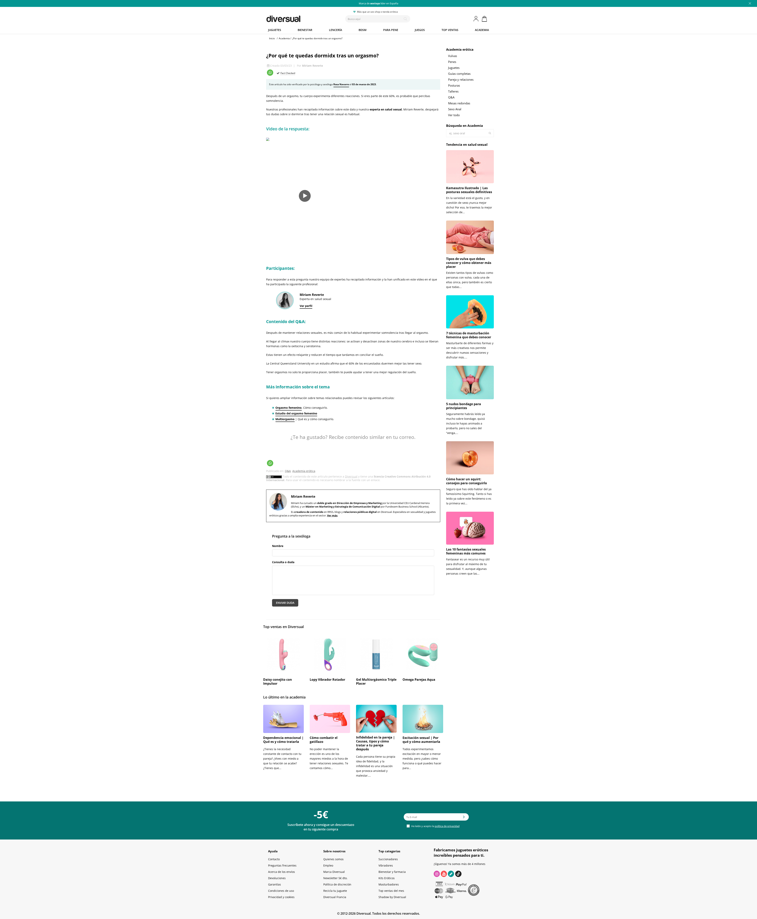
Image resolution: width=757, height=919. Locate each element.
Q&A (288, 471)
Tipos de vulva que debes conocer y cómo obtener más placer (468, 263)
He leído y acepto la (435, 826)
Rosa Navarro (341, 84)
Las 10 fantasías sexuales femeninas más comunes (466, 551)
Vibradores (385, 865)
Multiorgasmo (285, 419)
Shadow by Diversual (392, 897)
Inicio (272, 38)
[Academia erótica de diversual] (451, 874)
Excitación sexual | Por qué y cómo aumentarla (421, 740)
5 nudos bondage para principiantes (463, 406)
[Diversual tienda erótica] (297, 18)
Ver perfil (306, 306)
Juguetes (274, 30)
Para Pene (390, 30)
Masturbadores (388, 884)
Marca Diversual (334, 872)
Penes (452, 62)
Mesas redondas (459, 103)
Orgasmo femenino (288, 407)
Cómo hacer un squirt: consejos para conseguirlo (466, 481)
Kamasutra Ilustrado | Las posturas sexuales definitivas (469, 190)
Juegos (420, 30)
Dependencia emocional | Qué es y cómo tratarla (283, 740)
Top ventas (450, 30)
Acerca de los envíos (281, 872)
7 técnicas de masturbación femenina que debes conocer (468, 335)
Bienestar (305, 30)
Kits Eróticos (386, 878)
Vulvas (452, 56)
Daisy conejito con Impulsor (277, 681)
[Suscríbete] (464, 818)
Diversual (351, 476)
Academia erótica (303, 471)
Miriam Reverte (312, 65)
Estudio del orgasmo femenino (296, 413)
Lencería (335, 30)
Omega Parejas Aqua (419, 679)
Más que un (378, 3)
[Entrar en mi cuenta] (476, 19)
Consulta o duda (283, 562)
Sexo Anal (454, 109)
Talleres (453, 91)
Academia (482, 30)
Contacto (274, 859)
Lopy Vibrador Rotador (327, 679)
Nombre (277, 546)
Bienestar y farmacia (392, 872)
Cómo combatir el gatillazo (323, 740)
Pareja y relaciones (461, 79)
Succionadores (388, 859)
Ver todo (454, 115)
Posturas (454, 85)
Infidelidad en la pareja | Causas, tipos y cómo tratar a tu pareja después (375, 743)
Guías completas (459, 74)
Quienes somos (333, 859)
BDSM (362, 30)
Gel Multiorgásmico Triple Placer (376, 681)
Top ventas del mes (391, 891)
